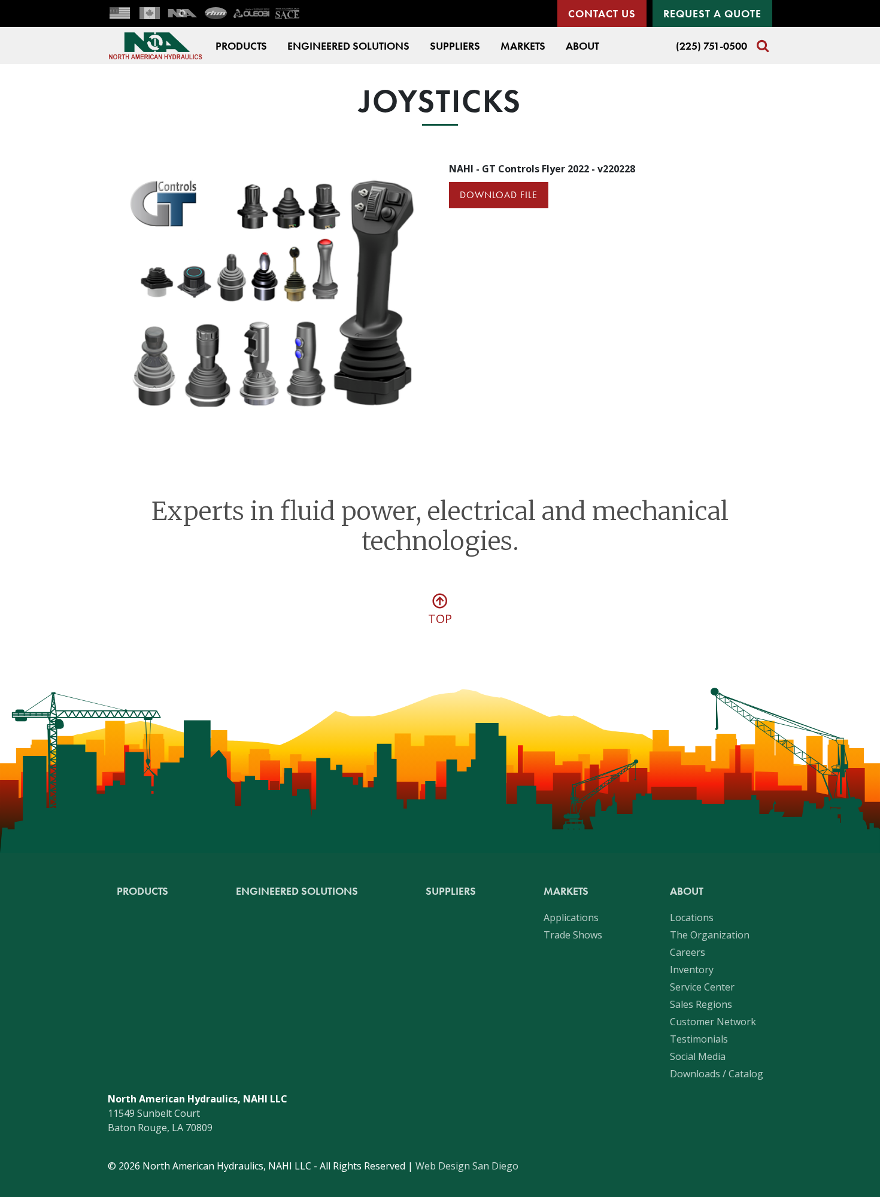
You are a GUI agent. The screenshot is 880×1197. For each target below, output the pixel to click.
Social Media (698, 1056)
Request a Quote (712, 13)
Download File (499, 195)
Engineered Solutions (348, 46)
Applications (571, 917)
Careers (687, 952)
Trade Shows (573, 934)
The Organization (709, 934)
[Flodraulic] (120, 13)
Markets (522, 46)
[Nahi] (183, 13)
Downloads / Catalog (716, 1073)
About (582, 46)
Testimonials (699, 1039)
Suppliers (455, 46)
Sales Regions (701, 1004)
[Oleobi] (251, 13)
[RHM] (215, 13)
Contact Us (602, 13)
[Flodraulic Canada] (150, 13)
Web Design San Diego (466, 1165)
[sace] (287, 13)
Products (241, 46)
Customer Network (713, 1021)
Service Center (702, 987)
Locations (692, 917)
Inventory (692, 969)
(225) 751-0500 (711, 46)
